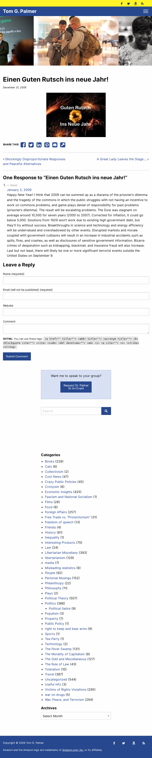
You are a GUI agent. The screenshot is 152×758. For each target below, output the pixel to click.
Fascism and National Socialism (68, 497)
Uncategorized (56, 679)
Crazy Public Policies (60, 482)
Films (49, 502)
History (50, 532)
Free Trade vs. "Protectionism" (67, 517)
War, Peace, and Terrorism (64, 700)
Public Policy (54, 623)
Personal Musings (58, 578)
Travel (49, 674)
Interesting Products (60, 542)
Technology (53, 644)
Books (49, 461)
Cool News (53, 477)
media (49, 563)
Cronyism (52, 487)
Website (8, 305)
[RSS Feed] (142, 3)
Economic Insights (58, 492)
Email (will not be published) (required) (28, 289)
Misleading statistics (60, 568)
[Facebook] (121, 3)
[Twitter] (128, 3)
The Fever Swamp (58, 649)
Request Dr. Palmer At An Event (76, 387)
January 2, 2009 (19, 190)
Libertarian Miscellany (61, 553)
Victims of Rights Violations (65, 689)
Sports (50, 634)
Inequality (52, 537)
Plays (49, 593)
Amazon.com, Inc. (73, 749)
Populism (52, 613)
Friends (50, 527)
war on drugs (55, 695)
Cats (48, 466)
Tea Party (52, 639)
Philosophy (53, 588)
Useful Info (53, 684)
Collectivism (54, 472)
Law (48, 547)
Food (48, 507)
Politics (50, 603)
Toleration (52, 669)
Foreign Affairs (56, 512)
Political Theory (56, 598)
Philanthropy (54, 583)
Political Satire (59, 608)
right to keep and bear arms (66, 629)
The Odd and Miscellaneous (65, 659)
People (50, 573)
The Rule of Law (57, 664)
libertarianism (55, 558)
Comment (9, 321)
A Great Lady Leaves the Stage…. (122, 159)
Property (51, 619)
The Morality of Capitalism (65, 654)
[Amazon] (135, 3)
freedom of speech (59, 522)
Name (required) (13, 274)
